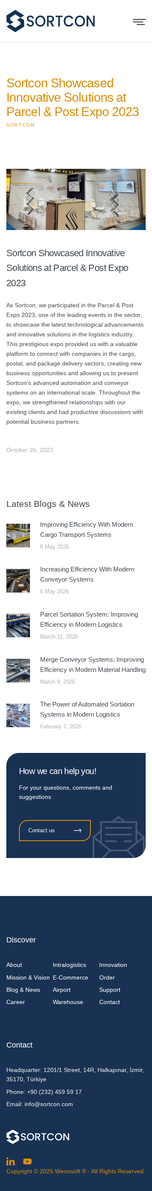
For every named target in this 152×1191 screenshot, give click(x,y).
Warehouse (68, 1002)
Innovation (113, 964)
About (14, 964)
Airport (62, 989)
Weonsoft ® (70, 1171)
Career (15, 1002)
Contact (109, 1002)
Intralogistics (69, 964)
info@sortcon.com (48, 1104)
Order (107, 977)
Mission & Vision (28, 977)
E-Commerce (70, 977)
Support (109, 989)
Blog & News (23, 989)
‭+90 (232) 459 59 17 (54, 1091)
